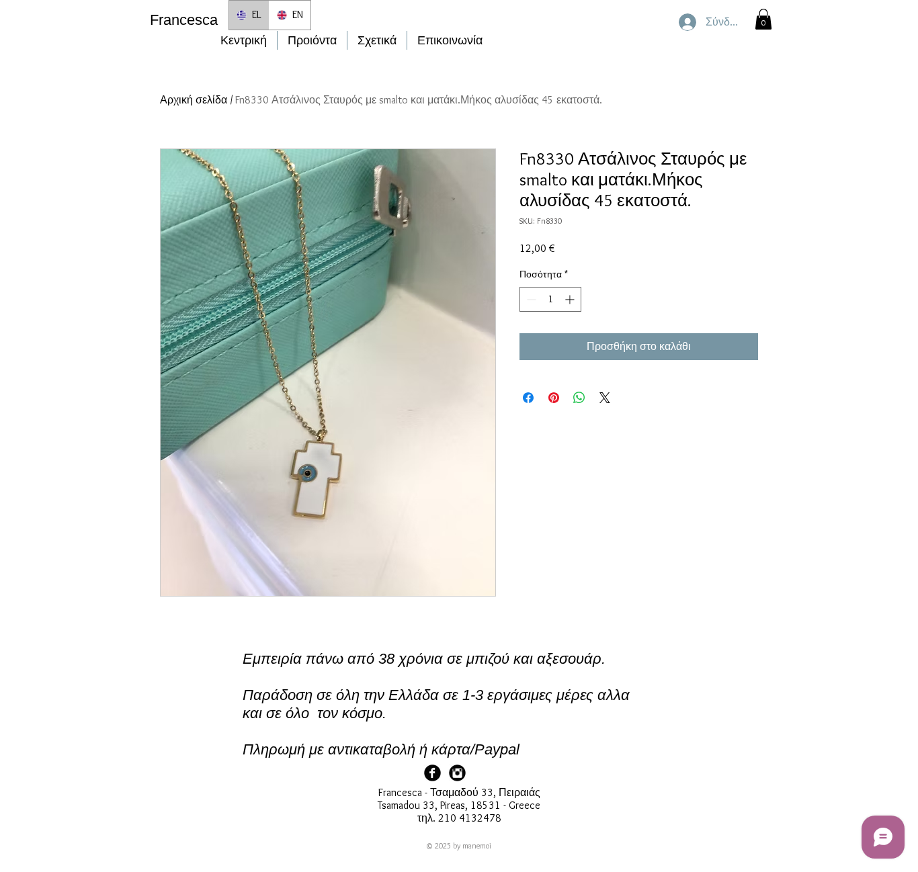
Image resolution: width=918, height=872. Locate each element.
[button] (763, 19)
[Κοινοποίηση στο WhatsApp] (579, 398)
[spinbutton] (550, 299)
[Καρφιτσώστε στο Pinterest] (554, 398)
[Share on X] (605, 398)
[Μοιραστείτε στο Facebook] (528, 398)
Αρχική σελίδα (193, 99)
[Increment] (570, 299)
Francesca (184, 19)
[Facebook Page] (432, 773)
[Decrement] (529, 299)
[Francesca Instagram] (457, 773)
